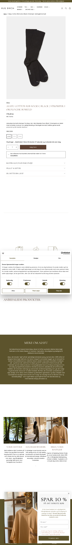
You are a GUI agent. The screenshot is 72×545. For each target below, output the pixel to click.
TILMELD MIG (53, 538)
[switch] (27, 283)
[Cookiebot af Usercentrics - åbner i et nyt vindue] (62, 253)
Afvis (13, 290)
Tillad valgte (36, 290)
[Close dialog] (68, 493)
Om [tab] (59, 258)
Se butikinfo (14, 155)
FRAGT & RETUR (13, 168)
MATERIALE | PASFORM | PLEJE (19, 163)
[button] (8, 136)
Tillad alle (59, 290)
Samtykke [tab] (12, 258)
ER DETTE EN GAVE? (15, 173)
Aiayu (8, 103)
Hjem (5, 14)
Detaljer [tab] (36, 258)
